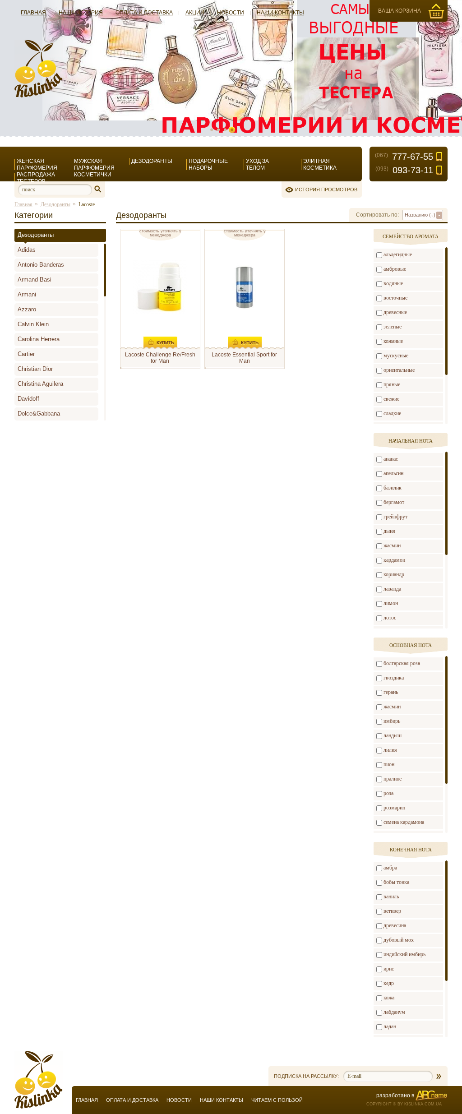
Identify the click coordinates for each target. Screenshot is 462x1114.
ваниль (391, 896)
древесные (395, 312)
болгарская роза (401, 663)
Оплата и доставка (144, 12)
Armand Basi (34, 279)
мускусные (395, 355)
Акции (194, 12)
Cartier (26, 354)
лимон (390, 603)
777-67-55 (404, 157)
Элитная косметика (320, 164)
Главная (33, 12)
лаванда (392, 589)
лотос (389, 617)
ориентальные (399, 370)
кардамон (394, 560)
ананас (390, 459)
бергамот (393, 502)
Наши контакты (280, 12)
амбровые (394, 269)
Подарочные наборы (208, 164)
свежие (391, 399)
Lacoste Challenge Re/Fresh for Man (160, 357)
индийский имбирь (404, 954)
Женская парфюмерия (37, 164)
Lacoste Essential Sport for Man (244, 357)
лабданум (394, 1012)
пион (388, 764)
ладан (389, 1026)
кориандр (393, 574)
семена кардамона (403, 822)
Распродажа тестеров (36, 178)
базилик (392, 487)
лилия (390, 750)
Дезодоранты (151, 161)
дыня (389, 531)
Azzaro (27, 309)
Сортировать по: (377, 215)
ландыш (392, 735)
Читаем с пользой (277, 1100)
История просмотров (326, 189)
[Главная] (38, 95)
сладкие (392, 413)
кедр (388, 983)
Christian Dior (35, 368)
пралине (392, 778)
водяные (393, 283)
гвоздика (393, 677)
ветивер (392, 911)
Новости (230, 12)
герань (390, 692)
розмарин (394, 807)
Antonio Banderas (41, 264)
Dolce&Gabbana (39, 413)
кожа (388, 997)
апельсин (393, 473)
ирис (388, 968)
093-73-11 (404, 170)
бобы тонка (396, 882)
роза (388, 793)
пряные (391, 384)
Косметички (92, 174)
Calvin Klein (33, 324)
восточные (395, 297)
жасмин (392, 545)
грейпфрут (395, 516)
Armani (27, 294)
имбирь (391, 721)
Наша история (81, 12)
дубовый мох (398, 940)
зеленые (392, 326)
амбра (390, 867)
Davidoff (28, 398)
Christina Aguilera (40, 383)
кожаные (393, 341)
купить (165, 342)
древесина (394, 925)
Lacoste (87, 204)
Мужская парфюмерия (94, 164)
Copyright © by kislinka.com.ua (404, 1104)
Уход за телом (257, 164)
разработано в (395, 1095)
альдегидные (397, 254)
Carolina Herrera (39, 339)
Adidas (27, 249)
